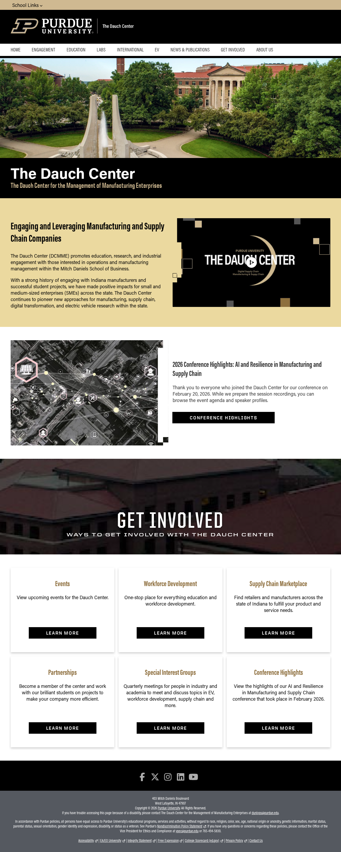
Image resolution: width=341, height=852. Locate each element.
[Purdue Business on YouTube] (193, 776)
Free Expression (168, 840)
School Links (26, 5)
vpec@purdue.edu (187, 831)
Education (76, 49)
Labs (101, 49)
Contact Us (256, 840)
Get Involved (233, 49)
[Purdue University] (53, 27)
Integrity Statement (140, 840)
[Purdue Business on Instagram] (168, 776)
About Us (264, 49)
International (130, 49)
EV (157, 49)
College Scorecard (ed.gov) (202, 840)
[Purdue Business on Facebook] (142, 776)
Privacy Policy (234, 840)
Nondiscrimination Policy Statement (179, 826)
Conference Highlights (223, 417)
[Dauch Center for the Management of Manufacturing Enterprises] (131, 27)
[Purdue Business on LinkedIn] (180, 776)
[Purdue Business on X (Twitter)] (155, 776)
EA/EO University (110, 840)
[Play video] (251, 262)
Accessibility (86, 840)
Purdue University (169, 808)
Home (16, 49)
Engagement (43, 49)
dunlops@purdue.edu (265, 812)
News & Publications (190, 49)
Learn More (62, 633)
